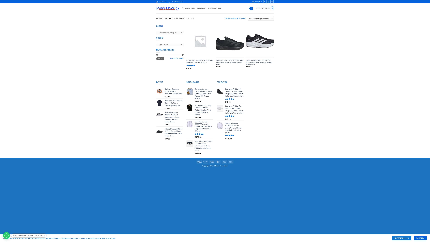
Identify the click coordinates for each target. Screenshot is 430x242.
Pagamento (201, 8)
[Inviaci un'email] (272, 1)
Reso (220, 8)
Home (187, 8)
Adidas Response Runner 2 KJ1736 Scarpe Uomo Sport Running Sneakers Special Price (259, 62)
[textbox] (169, 32)
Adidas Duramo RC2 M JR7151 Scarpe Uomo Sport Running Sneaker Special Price (229, 62)
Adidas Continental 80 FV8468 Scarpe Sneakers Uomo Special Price (199, 61)
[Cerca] (183, 8)
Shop (193, 8)
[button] (257, 1)
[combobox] (169, 32)
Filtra (160, 58)
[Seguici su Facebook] (265, 1)
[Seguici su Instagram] (268, 1)
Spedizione (212, 8)
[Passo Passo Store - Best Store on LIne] (167, 8)
